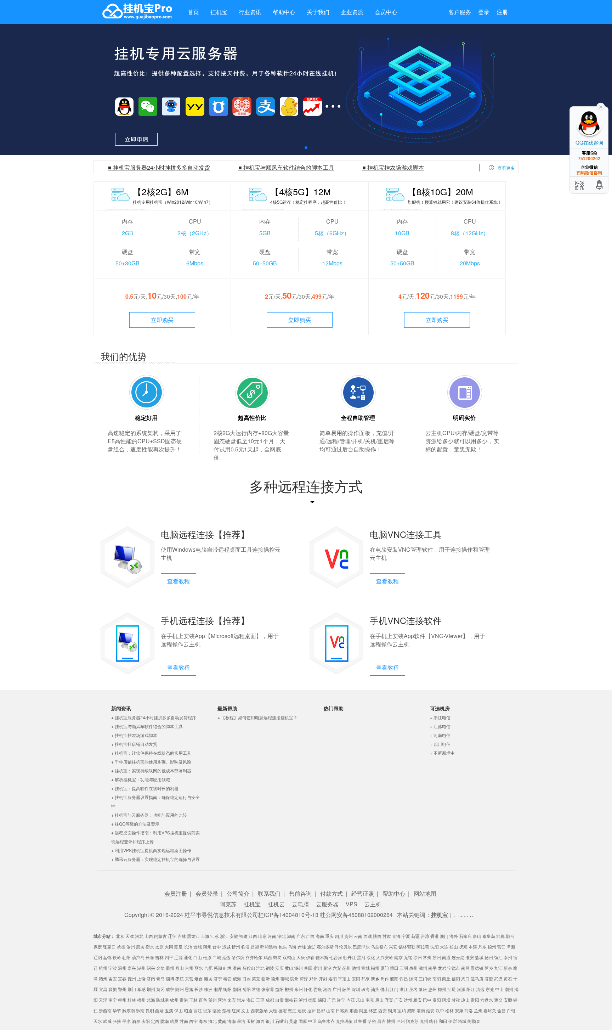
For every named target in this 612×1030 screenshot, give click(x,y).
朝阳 (126, 957)
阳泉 (178, 947)
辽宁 (172, 936)
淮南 (237, 968)
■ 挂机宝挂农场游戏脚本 (393, 167)
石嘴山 (281, 1021)
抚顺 (463, 947)
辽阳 (98, 957)
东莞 (490, 989)
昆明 (150, 1010)
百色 (203, 1000)
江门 (394, 989)
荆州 (151, 989)
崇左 (241, 1000)
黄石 (508, 978)
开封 (323, 978)
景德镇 (477, 968)
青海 (396, 936)
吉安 (112, 978)
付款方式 (331, 893)
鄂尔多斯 (325, 947)
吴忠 (293, 1021)
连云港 (458, 957)
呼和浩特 (268, 947)
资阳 (436, 1000)
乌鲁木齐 (326, 1021)
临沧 (216, 1010)
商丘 (446, 978)
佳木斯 (322, 957)
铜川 (392, 1010)
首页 (193, 12)
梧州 (141, 1000)
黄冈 (160, 989)
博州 (391, 1021)
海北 (212, 1021)
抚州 (132, 978)
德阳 (312, 1000)
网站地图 (425, 893)
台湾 (425, 936)
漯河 (413, 978)
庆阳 (145, 1021)
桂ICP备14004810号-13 (288, 915)
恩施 (189, 989)
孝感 (141, 989)
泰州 (508, 957)
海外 (453, 936)
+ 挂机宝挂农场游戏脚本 (134, 735)
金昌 (501, 1010)
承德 (121, 947)
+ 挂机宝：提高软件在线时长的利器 (144, 788)
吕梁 (255, 947)
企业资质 (352, 12)
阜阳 (308, 968)
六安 (337, 968)
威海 (237, 978)
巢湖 (327, 968)
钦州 (174, 1000)
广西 (310, 936)
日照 (246, 978)
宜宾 (389, 1000)
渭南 (420, 1010)
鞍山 (453, 947)
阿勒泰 (474, 1021)
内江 (350, 1000)
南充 (370, 1000)
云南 (358, 936)
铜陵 (270, 968)
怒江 (292, 1010)
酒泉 (136, 1021)
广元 (331, 1000)
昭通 (188, 1010)
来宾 (231, 1000)
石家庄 (465, 936)
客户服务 (459, 12)
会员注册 (175, 893)
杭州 (103, 968)
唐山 (477, 936)
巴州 (400, 1021)
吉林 (181, 936)
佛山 (384, 989)
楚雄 (226, 1010)
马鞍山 (248, 968)
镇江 (498, 957)
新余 (508, 968)
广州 (337, 989)
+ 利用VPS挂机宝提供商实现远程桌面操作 (151, 850)
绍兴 (151, 968)
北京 (120, 936)
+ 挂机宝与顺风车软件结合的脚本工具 (147, 726)
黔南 (140, 1010)
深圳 (356, 989)
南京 (398, 957)
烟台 (198, 978)
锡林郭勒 (406, 947)
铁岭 (117, 957)
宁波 (112, 968)
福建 (243, 936)
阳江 (470, 989)
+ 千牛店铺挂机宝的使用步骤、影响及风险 (151, 762)
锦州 (492, 947)
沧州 (130, 947)
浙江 (224, 936)
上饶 (141, 978)
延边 (226, 957)
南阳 (436, 978)
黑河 (361, 957)
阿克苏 (228, 904)
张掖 (117, 1021)
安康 (459, 1010)
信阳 (456, 978)
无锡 (408, 957)
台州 (189, 968)
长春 (150, 957)
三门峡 (425, 978)
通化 (188, 957)
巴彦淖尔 (361, 947)
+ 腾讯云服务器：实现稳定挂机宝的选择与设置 (155, 859)
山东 (262, 936)
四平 (169, 957)
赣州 (103, 978)
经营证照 (362, 893)
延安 (430, 1010)
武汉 (498, 978)
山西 (148, 936)
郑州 (313, 978)
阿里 (363, 1010)
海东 (203, 1021)
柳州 (122, 1000)
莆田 (394, 968)
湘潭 (218, 989)
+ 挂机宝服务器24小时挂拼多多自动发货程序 (153, 717)
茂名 (413, 989)
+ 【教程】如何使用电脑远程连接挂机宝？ (257, 717)
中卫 (312, 1021)
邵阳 (237, 989)
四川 (339, 936)
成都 (270, 1000)
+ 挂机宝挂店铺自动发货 (134, 744)
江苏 (214, 936)
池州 (356, 968)
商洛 (468, 1010)
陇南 (164, 1021)
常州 (427, 957)
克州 (424, 1021)
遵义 (498, 1000)
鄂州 (122, 989)
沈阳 (434, 947)
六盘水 (486, 1000)
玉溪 (169, 1010)
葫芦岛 (138, 957)
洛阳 (332, 978)
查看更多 (506, 168)
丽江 (197, 1010)
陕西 (377, 936)
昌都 (321, 1010)
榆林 (449, 1010)
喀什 (433, 1021)
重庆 (329, 936)
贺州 (212, 1000)
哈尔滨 (238, 957)
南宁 (112, 1000)
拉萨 (311, 1010)
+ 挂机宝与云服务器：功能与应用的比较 (149, 815)
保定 (98, 947)
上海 (205, 936)
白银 (511, 1010)
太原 (159, 947)
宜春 (122, 978)
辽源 (178, 957)
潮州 (509, 989)
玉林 (193, 1000)
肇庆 (423, 989)
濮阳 (394, 978)
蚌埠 (227, 968)
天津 (129, 936)
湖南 (291, 936)
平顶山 (344, 978)
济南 (151, 978)
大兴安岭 (384, 957)
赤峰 (302, 947)
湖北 (281, 936)
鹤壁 (365, 978)
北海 (151, 1000)
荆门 (132, 989)
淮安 (469, 957)
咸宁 (170, 989)
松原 (207, 957)
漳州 (423, 968)
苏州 (436, 957)
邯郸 (500, 936)
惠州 (432, 989)
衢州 (170, 968)
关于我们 (318, 12)
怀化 (308, 989)
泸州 (303, 1000)
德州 (275, 978)
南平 (432, 968)
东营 (189, 978)
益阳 (279, 989)
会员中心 (386, 12)
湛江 (404, 989)
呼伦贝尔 (343, 947)
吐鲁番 (360, 1021)
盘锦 (107, 957)
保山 (178, 1010)
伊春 (310, 957)
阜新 (511, 947)
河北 (139, 936)
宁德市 (453, 968)
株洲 (208, 989)
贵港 (184, 1000)
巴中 (427, 1000)
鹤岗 (277, 957)
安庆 (279, 968)
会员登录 (207, 893)
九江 (498, 968)
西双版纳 (259, 1010)
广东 (300, 936)
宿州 (317, 968)
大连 (444, 947)
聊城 (284, 978)
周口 (465, 978)
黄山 (289, 968)
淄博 (170, 978)
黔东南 (128, 1010)
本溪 (473, 947)
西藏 (367, 936)
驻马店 (477, 978)
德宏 (282, 1010)
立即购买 (162, 320)
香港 (434, 936)
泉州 (413, 968)
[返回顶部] (599, 185)
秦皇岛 (488, 936)
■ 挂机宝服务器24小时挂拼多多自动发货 (159, 167)
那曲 (354, 1010)
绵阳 (322, 1000)
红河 (236, 1010)
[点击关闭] (600, 106)
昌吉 (381, 1021)
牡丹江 (349, 957)
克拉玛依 (344, 1021)
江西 (253, 936)
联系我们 (269, 893)
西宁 (193, 1021)
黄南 (222, 1021)
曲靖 (159, 1010)
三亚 (260, 1000)
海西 (260, 1021)
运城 (226, 947)
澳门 (444, 936)
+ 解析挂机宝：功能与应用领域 (140, 779)
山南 (330, 1010)
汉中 (440, 1010)
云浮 (103, 1000)
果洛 (241, 1021)
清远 (480, 989)
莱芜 (256, 978)
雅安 (417, 1000)
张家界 (267, 989)
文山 (245, 1010)
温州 (122, 968)
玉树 (250, 1021)
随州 (179, 989)
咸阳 (411, 1010)
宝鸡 (401, 1010)
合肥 (208, 968)
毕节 (117, 1010)
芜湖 (218, 968)
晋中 (216, 947)
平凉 (126, 1021)
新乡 (375, 978)
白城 (216, 957)
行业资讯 (250, 12)
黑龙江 (193, 936)
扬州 (488, 957)
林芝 (373, 1010)
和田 (443, 1021)
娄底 (317, 989)
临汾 (245, 947)
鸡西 (268, 957)
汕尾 (451, 989)
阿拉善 (422, 947)
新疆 (415, 936)
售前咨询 (300, 893)
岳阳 (246, 989)
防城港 (162, 1000)
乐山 (360, 1000)
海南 (320, 936)
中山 (499, 989)
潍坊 (208, 978)
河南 (272, 936)
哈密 (372, 1021)
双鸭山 (289, 957)
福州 (375, 968)
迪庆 (302, 1010)
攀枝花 (291, 1000)
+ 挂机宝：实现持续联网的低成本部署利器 (151, 770)
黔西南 (105, 1010)
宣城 (365, 968)
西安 (382, 1010)
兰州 (478, 1010)
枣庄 (179, 978)
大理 (273, 1010)
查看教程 (178, 581)
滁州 (298, 968)
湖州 (141, 968)
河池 (222, 1000)
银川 (270, 1021)
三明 (404, 968)
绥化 (371, 957)
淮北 (260, 968)
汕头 (375, 989)
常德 (256, 989)
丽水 (198, 968)
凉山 (465, 1000)
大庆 (300, 957)
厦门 (384, 968)
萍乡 (488, 968)
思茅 (207, 1010)
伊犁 (452, 1021)
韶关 (346, 989)
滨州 (294, 978)
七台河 (335, 957)
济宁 (218, 978)
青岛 (160, 978)
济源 (488, 978)
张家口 (109, 947)
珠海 (365, 989)
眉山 (379, 1000)
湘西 (327, 989)
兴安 (393, 947)
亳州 (346, 968)
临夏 (174, 1021)
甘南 (184, 1021)
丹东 (482, 947)
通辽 (311, 947)
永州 (298, 989)
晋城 (197, 947)
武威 (107, 1021)
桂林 (132, 1000)
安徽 (234, 936)
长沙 (198, 989)
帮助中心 (284, 12)
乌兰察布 (379, 947)
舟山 (179, 968)
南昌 (465, 968)
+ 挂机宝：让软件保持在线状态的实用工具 (151, 753)
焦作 (384, 978)
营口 (501, 947)
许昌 (404, 978)
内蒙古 (160, 936)
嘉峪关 (489, 1010)
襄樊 (112, 989)
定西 (155, 1021)
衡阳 (227, 989)
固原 (303, 1021)
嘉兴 (132, 968)
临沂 (265, 978)
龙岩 (442, 968)
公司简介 (238, 893)
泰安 (227, 978)
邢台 (510, 936)
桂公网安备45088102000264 (356, 915)
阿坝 (446, 1000)
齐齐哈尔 (253, 957)
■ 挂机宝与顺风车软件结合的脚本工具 (286, 167)
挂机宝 (218, 12)
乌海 (292, 947)
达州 (408, 1000)
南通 (446, 957)
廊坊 (140, 947)
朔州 (207, 947)
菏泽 (304, 978)
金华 (160, 968)
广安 (398, 1000)
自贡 (279, 1000)
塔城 (462, 1021)
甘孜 (456, 1000)
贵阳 (475, 1000)
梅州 (442, 989)
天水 (98, 1021)
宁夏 (406, 936)
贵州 (348, 936)
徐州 (417, 957)
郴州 (289, 989)
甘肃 (386, 936)
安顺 (508, 1000)
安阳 (356, 978)
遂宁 (341, 1000)
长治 (188, 947)
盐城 (479, 957)
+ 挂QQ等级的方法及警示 (135, 824)
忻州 (236, 947)
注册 (502, 12)
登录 (483, 12)
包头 (282, 947)
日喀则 (342, 1010)
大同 (169, 947)
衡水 (150, 947)
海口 (250, 1000)
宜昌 (103, 989)
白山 (197, 957)
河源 (461, 989)
